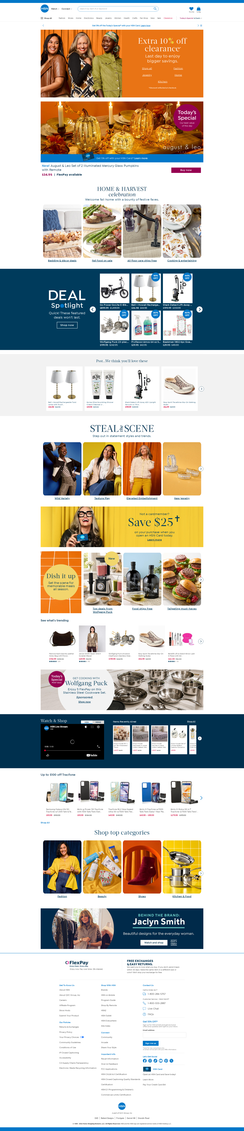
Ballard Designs (107, 1118)
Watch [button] (54, 9)
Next (199, 309)
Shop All (191, 722)
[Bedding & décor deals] (62, 233)
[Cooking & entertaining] (182, 233)
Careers (63, 1000)
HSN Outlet (106, 1016)
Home (78, 18)
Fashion (62, 18)
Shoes (70, 18)
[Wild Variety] (62, 471)
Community (106, 1037)
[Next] (198, 25)
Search (155, 8)
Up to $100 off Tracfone (58, 775)
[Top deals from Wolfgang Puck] (103, 583)
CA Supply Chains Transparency (73, 1063)
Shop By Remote (109, 1005)
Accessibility (65, 1058)
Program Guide (108, 1000)
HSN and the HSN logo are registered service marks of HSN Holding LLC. (122, 1124)
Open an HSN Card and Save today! (159, 1074)
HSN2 (103, 1010)
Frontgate (120, 1118)
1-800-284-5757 (156, 993)
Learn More (148, 1079)
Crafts (134, 18)
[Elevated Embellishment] (142, 471)
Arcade (104, 1042)
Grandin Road (143, 1118)
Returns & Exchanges (69, 1027)
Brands (104, 990)
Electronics (89, 18)
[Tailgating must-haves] (182, 581)
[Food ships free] (142, 581)
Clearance (168, 18)
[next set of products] (201, 388)
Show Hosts (64, 1010)
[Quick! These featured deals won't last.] (67, 309)
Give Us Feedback (109, 1064)
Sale (159, 18)
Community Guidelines (70, 1042)
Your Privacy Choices (69, 1037)
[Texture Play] (102, 471)
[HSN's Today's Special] (122, 139)
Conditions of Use (67, 1047)
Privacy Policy (65, 1032)
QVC (96, 1118)
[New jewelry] (182, 471)
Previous (93, 309)
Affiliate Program (67, 1005)
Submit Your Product (69, 1016)
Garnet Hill (131, 1118)
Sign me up (150, 1043)
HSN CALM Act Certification (114, 1074)
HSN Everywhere (108, 1021)
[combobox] (117, 8)
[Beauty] (102, 869)
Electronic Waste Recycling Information (77, 1068)
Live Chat (153, 1008)
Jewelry (108, 18)
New (153, 18)
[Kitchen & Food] (182, 869)
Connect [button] (66, 9)
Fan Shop (144, 18)
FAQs (151, 1014)
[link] (199, 10)
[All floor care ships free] (142, 233)
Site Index (105, 1026)
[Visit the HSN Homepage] (45, 12)
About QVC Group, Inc (69, 995)
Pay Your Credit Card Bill (154, 1085)
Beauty (99, 18)
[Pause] (201, 25)
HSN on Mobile (108, 995)
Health (126, 18)
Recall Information (110, 1059)
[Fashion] (62, 869)
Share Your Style (108, 1047)
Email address (148, 1030)
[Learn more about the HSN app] (122, 527)
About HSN (64, 990)
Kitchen (118, 18)
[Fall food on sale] (102, 233)
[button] (175, 10)
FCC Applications (109, 1069)
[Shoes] (142, 869)
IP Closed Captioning (69, 1053)
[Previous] (43, 25)
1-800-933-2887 (156, 1003)
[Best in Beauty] (122, 928)
